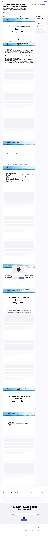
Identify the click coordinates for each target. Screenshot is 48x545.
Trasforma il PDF (42, 4)
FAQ (38, 530)
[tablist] (7, 1)
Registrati (46, 1)
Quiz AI (24, 534)
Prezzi (39, 529)
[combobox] (40, 1)
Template (32, 530)
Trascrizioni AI (25, 535)
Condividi (34, 4)
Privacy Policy (33, 541)
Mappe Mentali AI (25, 530)
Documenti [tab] (6, 1)
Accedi (43, 1)
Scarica (38, 4)
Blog (31, 529)
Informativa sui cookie (37, 541)
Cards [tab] (9, 1)
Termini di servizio (43, 541)
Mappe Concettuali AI (26, 529)
